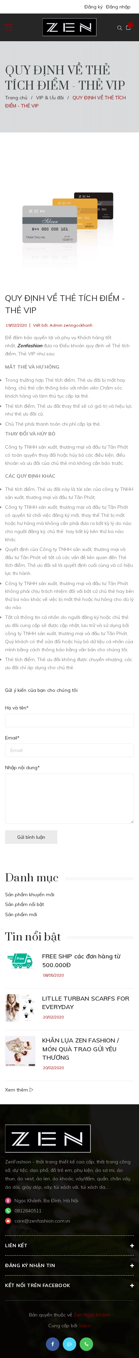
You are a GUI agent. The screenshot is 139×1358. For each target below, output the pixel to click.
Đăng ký (93, 7)
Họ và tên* (17, 708)
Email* (12, 738)
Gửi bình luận (31, 837)
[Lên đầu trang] (115, 1342)
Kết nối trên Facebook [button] (37, 1285)
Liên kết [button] (16, 1245)
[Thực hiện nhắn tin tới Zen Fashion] (69, 1344)
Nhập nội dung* (22, 767)
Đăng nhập (118, 7)
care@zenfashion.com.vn (42, 1221)
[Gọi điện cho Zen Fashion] (86, 1344)
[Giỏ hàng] (128, 27)
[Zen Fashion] (48, 1138)
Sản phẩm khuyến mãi (29, 894)
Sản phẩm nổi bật (24, 904)
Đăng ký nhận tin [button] (30, 1265)
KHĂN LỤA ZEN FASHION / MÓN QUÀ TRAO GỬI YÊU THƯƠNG (80, 1048)
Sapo (85, 1326)
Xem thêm (17, 1090)
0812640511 (28, 1211)
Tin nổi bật (33, 937)
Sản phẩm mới (21, 914)
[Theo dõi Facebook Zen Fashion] (52, 1344)
